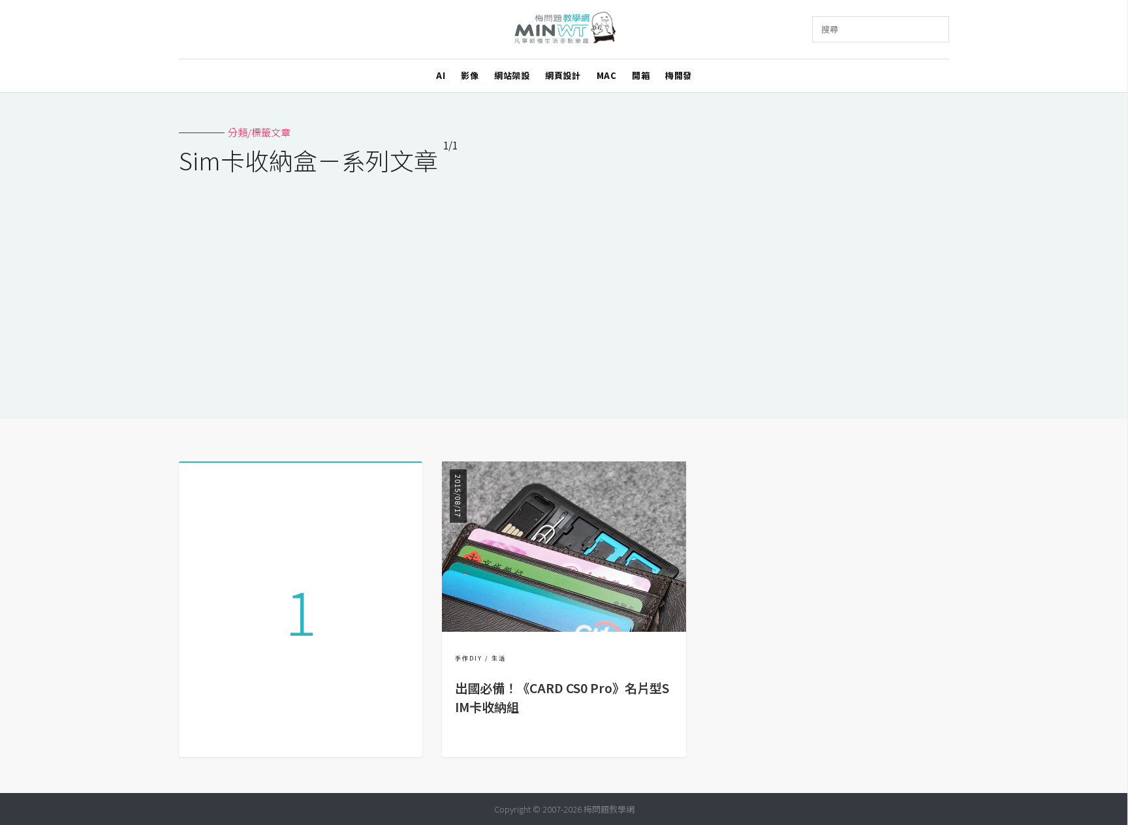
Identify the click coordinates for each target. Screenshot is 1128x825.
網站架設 (511, 75)
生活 (499, 658)
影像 (469, 75)
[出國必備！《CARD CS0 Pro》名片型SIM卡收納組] (563, 627)
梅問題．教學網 (564, 29)
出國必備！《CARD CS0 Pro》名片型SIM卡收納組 (562, 697)
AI (440, 75)
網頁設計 (562, 75)
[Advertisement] (564, 288)
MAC (607, 75)
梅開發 (678, 75)
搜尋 (829, 29)
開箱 (641, 75)
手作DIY (468, 658)
